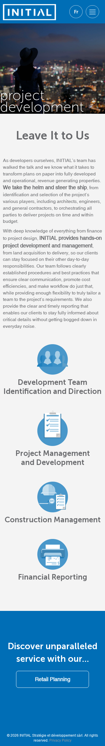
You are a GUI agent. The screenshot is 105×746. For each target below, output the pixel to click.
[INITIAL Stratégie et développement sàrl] (29, 9)
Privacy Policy (60, 740)
